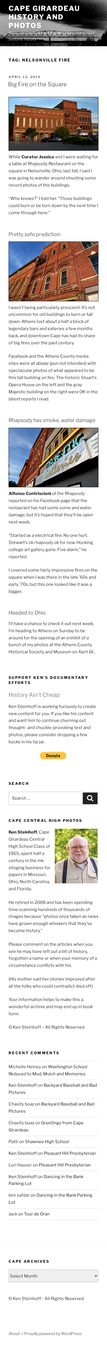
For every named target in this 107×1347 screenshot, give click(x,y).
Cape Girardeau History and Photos (44, 17)
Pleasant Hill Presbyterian (70, 1153)
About (14, 1333)
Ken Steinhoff (23, 1085)
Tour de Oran (37, 1214)
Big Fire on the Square (37, 84)
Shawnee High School (47, 1141)
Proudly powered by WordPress (53, 1333)
